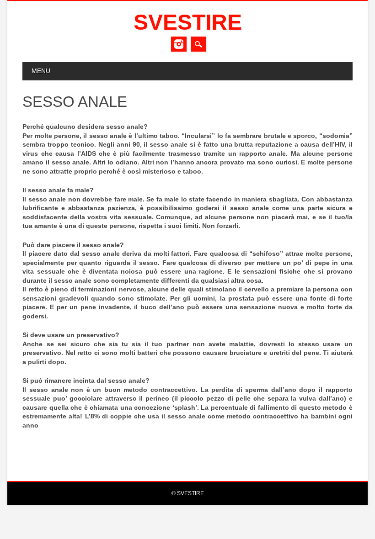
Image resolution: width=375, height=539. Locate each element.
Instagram (179, 44)
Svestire (188, 22)
